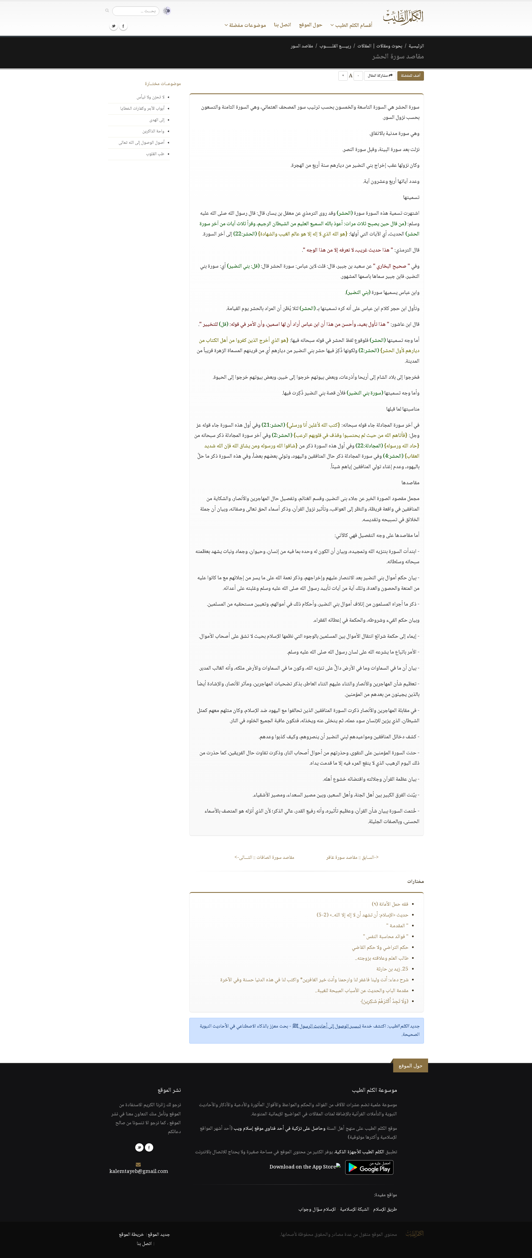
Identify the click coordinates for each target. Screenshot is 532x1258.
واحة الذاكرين (153, 131)
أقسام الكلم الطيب (353, 25)
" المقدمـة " (397, 926)
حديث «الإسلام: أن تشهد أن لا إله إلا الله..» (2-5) (362, 915)
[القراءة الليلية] (165, 11)
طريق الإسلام (385, 1209)
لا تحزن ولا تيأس (150, 97)
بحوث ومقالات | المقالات (379, 46)
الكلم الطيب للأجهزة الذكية (359, 1152)
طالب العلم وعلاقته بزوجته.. (381, 958)
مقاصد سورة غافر (352, 858)
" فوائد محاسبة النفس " (385, 936)
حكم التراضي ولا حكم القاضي (380, 947)
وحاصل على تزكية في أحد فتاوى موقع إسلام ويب (280, 1128)
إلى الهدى (156, 120)
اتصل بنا (282, 25)
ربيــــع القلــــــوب (335, 46)
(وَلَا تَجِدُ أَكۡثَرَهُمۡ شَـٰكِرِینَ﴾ (384, 1001)
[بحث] (107, 10)
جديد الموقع (159, 1235)
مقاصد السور (302, 46)
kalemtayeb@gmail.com (138, 1172)
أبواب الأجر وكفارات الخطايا (142, 108)
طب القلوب (155, 154)
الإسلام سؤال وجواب (317, 1209)
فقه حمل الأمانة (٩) (390, 904)
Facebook (123, 26)
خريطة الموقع (131, 1235)
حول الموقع (311, 25)
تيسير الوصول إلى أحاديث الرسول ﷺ (326, 1026)
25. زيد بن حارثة (392, 969)
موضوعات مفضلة (247, 25)
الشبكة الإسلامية (354, 1209)
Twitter (113, 26)
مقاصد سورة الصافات (264, 858)
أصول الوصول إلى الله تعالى (141, 143)
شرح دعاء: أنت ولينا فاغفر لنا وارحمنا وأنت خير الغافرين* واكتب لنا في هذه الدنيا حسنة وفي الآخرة (314, 980)
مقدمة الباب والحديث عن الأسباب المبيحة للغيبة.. (361, 991)
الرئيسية (416, 46)
